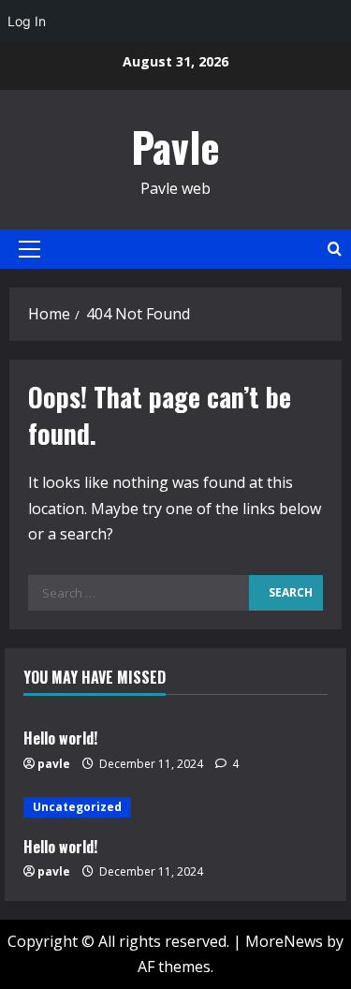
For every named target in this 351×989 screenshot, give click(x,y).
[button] (29, 249)
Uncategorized (77, 807)
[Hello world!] (175, 807)
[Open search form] (335, 248)
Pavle (175, 146)
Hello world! (60, 738)
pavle (53, 764)
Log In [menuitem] (26, 21)
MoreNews (284, 941)
